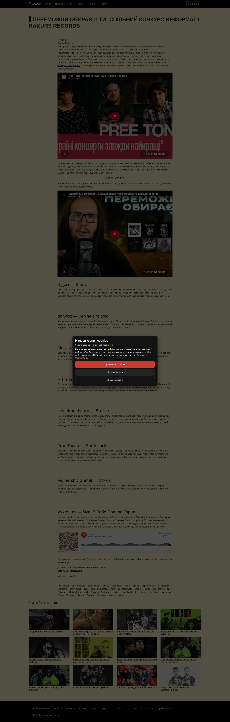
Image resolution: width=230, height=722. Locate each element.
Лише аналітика (115, 372)
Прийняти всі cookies (115, 364)
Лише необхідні (115, 380)
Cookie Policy (81, 358)
